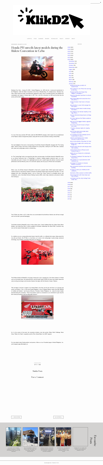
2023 (69, 53)
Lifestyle (29, 38)
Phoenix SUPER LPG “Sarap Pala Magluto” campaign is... (78, 92)
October (71, 65)
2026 (69, 47)
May (70, 75)
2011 (69, 198)
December (72, 61)
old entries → (58, 417)
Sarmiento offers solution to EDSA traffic (81, 173)
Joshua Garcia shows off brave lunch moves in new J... (79, 150)
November (72, 63)
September (72, 67)
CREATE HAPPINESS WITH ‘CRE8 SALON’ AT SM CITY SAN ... (79, 138)
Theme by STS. (55, 462)
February (71, 81)
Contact (67, 38)
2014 (69, 192)
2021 (69, 57)
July (70, 71)
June (70, 73)
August (71, 69)
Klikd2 (45, 462)
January (71, 83)
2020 (69, 59)
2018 (69, 184)
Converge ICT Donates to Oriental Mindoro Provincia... (79, 163)
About (73, 38)
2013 (69, 194)
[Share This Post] (36, 364)
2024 (69, 51)
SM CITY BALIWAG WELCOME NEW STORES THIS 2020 (79, 132)
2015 (69, 190)
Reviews (47, 38)
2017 (69, 186)
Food (35, 38)
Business (41, 38)
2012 (69, 196)
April (70, 77)
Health (61, 38)
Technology (54, 38)
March (70, 79)
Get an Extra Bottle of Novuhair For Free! (80, 141)
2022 (69, 55)
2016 (69, 188)
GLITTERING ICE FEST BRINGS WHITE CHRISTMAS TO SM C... (80, 135)
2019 (69, 182)
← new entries (16, 417)
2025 (69, 49)
